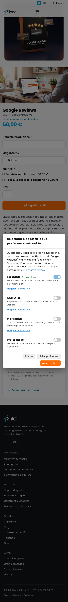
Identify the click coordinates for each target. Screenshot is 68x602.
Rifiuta (29, 356)
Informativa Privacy (34, 270)
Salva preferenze (49, 356)
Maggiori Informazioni (18, 288)
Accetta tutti (50, 363)
